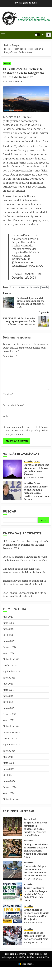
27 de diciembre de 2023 (15, 82)
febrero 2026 (10, 647)
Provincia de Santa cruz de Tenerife (24, 287)
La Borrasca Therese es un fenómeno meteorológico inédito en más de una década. (36, 493)
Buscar (9, 511)
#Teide (16, 245)
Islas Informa (28, 963)
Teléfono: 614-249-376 (38, 957)
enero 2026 (9, 653)
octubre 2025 (10, 665)
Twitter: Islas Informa (37, 953)
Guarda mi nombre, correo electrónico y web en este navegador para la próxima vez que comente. (27, 430)
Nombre (8, 394)
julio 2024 (8, 756)
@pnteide (26, 245)
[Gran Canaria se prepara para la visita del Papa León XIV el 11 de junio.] (12, 913)
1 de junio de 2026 (34, 923)
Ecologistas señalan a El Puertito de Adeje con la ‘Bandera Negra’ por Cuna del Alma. (36, 851)
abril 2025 (8, 702)
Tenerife (44, 287)
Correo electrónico (13, 405)
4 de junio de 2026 (34, 879)
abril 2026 (8, 635)
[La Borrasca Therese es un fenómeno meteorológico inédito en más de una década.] (12, 490)
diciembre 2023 (11, 799)
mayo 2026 (8, 628)
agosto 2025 (9, 677)
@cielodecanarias (22, 262)
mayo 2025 (8, 695)
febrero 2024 (10, 787)
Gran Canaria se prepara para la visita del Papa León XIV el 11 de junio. (36, 914)
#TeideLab (29, 252)
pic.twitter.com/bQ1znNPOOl (28, 267)
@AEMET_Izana (21, 255)
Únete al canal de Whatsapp (48, 35)
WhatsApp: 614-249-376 (14, 957)
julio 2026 (8, 616)
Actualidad (28, 461)
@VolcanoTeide (21, 259)
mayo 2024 (8, 769)
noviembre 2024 (11, 732)
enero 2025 (9, 720)
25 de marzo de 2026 (35, 478)
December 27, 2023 (24, 278)
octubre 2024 (10, 738)
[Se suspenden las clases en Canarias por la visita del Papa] (12, 935)
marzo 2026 (9, 641)
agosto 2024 (9, 750)
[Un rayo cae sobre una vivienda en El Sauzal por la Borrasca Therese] (12, 469)
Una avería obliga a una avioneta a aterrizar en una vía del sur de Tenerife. (35, 871)
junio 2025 (8, 689)
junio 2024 (8, 762)
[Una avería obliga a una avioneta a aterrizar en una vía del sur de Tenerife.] (12, 870)
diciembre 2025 (11, 659)
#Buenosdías (19, 235)
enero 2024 (9, 793)
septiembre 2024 (12, 744)
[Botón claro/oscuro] (37, 34)
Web (5, 416)
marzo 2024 (9, 781)
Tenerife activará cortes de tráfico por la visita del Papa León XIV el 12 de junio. (35, 894)
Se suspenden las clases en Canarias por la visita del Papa (36, 936)
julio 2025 (8, 683)
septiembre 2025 (12, 671)
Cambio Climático (31, 819)
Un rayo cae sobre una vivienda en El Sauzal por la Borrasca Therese (36, 469)
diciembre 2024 (11, 726)
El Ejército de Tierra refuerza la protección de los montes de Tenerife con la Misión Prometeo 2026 (26, 545)
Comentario (10, 356)
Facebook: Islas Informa (15, 953)
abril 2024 (8, 775)
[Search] (43, 34)
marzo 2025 (9, 708)
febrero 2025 (10, 714)
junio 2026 (8, 622)
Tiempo (7, 63)
